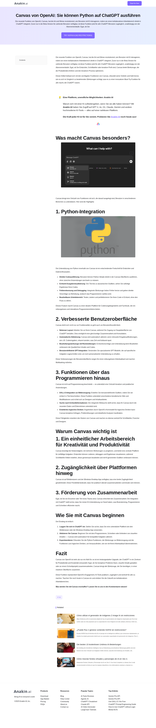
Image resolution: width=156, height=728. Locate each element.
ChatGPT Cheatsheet (89, 701)
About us (63, 704)
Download (44, 696)
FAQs (42, 704)
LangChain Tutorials (88, 710)
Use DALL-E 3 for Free (117, 701)
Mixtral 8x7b (113, 710)
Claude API (85, 704)
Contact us (64, 707)
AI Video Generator (88, 707)
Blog (62, 696)
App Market (44, 699)
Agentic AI (85, 699)
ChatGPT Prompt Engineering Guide (122, 704)
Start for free (134, 3)
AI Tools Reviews (87, 696)
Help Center (65, 699)
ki (60, 597)
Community (64, 701)
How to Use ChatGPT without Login (121, 707)
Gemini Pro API (114, 696)
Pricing (43, 701)
